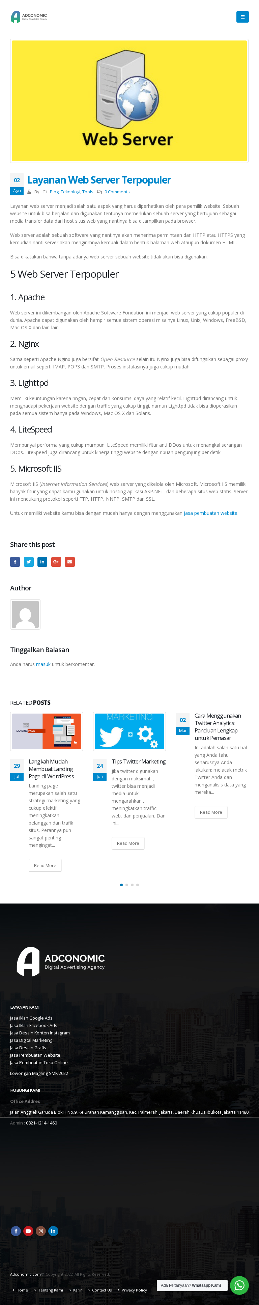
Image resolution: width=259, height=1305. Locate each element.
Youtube (28, 1231)
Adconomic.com (25, 1274)
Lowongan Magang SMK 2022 (39, 1073)
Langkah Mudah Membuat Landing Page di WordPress (51, 768)
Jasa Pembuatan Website (35, 1055)
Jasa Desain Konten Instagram (40, 1033)
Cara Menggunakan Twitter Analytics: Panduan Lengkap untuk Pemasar (218, 726)
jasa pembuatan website (210, 513)
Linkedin (53, 1231)
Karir (77, 1290)
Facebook (15, 562)
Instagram (41, 1231)
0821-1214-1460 (41, 1123)
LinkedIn (42, 562)
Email (70, 562)
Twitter (29, 562)
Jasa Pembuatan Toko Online (39, 1062)
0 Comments (117, 192)
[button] (121, 885)
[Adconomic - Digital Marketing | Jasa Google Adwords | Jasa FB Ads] (28, 17)
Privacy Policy (134, 1290)
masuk (43, 664)
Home (22, 1290)
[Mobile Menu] (242, 17)
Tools (87, 192)
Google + (56, 562)
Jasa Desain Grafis (28, 1048)
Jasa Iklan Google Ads (31, 1018)
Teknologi (70, 192)
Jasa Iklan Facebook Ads (33, 1025)
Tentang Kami (50, 1290)
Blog (54, 192)
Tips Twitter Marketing (139, 761)
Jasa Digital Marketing (31, 1040)
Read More (45, 865)
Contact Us (102, 1290)
